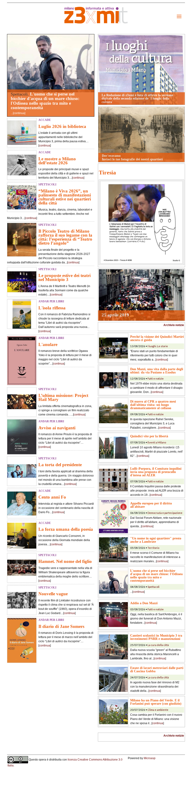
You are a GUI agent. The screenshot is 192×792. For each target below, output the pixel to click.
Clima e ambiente (158, 709)
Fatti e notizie (156, 378)
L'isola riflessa (52, 307)
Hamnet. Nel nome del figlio (65, 561)
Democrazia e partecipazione (165, 512)
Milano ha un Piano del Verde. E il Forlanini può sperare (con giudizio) (155, 701)
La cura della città (158, 644)
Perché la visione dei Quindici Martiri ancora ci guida (157, 338)
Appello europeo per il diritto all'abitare (151, 504)
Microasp (149, 758)
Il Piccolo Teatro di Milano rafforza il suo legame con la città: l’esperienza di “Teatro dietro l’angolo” (65, 237)
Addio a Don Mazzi (144, 603)
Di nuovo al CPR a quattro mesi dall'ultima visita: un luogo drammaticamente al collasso (153, 405)
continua (19, 113)
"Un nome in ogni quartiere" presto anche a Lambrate (155, 539)
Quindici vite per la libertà (149, 436)
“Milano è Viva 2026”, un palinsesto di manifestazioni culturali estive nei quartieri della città (64, 196)
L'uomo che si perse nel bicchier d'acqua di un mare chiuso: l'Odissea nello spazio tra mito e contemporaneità (45, 101)
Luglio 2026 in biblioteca (62, 126)
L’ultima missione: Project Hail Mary (63, 397)
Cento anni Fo (52, 497)
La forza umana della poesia (65, 529)
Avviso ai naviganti (56, 427)
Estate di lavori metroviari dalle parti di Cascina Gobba (156, 669)
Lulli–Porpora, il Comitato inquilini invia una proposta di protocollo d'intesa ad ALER (155, 472)
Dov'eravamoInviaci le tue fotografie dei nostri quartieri (132, 157)
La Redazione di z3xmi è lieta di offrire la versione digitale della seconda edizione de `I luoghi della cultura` (137, 98)
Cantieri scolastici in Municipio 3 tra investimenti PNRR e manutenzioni (156, 637)
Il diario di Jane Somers (61, 626)
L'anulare (47, 344)
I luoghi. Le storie (158, 346)
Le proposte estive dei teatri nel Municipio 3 (64, 277)
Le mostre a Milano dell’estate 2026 (57, 160)
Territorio (153, 547)
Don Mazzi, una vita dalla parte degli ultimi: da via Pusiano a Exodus (156, 370)
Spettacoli (153, 586)
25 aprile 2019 (115, 314)
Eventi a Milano (157, 442)
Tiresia (107, 172)
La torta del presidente (60, 464)
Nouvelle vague (53, 593)
